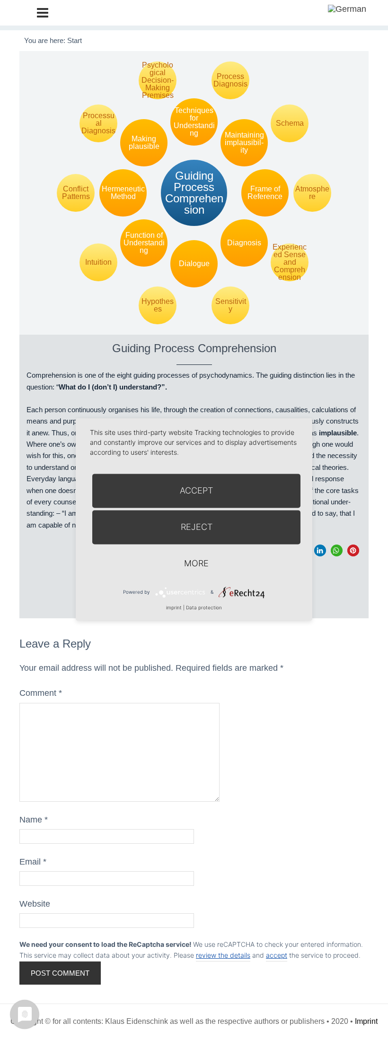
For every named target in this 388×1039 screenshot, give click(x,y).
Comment (40, 693)
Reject (196, 527)
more (196, 563)
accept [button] (276, 955)
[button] (320, 550)
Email (32, 861)
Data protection (204, 607)
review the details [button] (223, 955)
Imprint (366, 1021)
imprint (174, 607)
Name (33, 819)
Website (34, 904)
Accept (196, 490)
